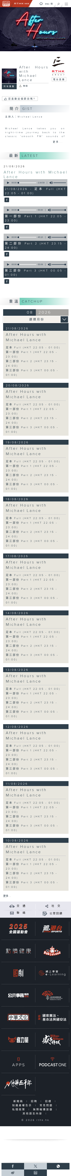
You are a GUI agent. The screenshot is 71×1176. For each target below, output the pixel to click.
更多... (58, 142)
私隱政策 (19, 1109)
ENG (47, 4)
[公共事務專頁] (18, 995)
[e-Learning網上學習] (52, 973)
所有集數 (9, 86)
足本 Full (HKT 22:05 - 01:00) (33, 347)
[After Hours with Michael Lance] (6, 200)
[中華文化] (18, 1017)
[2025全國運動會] (18, 929)
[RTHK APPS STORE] (18, 1062)
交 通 (21, 906)
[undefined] (41, 3)
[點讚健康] (18, 951)
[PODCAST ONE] (52, 1062)
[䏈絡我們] (12, 912)
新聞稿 (19, 1101)
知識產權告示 (23, 1105)
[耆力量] (18, 1039)
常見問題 (47, 1105)
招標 (49, 1101)
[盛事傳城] (52, 1039)
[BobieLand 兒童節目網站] (52, 951)
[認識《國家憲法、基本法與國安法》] (52, 1017)
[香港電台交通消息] (12, 906)
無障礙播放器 (43, 1109)
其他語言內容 (33, 1113)
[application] (35, 182)
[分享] (47, 906)
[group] (50, 183)
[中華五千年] (18, 1084)
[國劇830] (18, 973)
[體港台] (52, 929)
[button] (8, 183)
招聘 (35, 1101)
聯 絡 (21, 912)
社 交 (56, 906)
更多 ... (7, 896)
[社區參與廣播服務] (52, 995)
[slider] (60, 182)
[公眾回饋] (45, 913)
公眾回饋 (56, 913)
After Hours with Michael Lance (26, 337)
